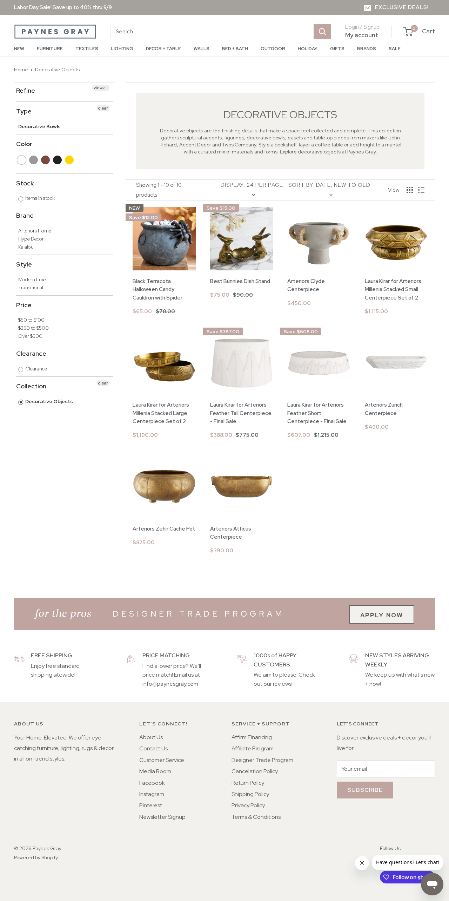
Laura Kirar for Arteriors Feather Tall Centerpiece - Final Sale (241, 413)
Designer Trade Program (262, 760)
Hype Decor (31, 239)
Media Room (155, 771)
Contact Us (153, 748)
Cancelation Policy (255, 771)
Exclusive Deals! (402, 7)
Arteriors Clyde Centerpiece (306, 285)
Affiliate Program (253, 748)
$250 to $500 (33, 328)
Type (24, 111)
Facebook (152, 783)
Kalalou (26, 247)
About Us (151, 737)
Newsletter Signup (162, 817)
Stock (25, 183)
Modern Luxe (32, 279)
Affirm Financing (252, 737)
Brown (46, 160)
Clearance (31, 353)
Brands (366, 49)
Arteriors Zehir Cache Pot (164, 528)
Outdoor (273, 49)
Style (24, 264)
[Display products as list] (421, 190)
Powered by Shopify (36, 857)
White (22, 160)
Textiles (86, 49)
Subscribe (365, 790)
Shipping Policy (250, 794)
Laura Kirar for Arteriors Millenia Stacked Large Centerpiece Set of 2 (161, 413)
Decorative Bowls (39, 126)
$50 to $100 (31, 320)
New (19, 49)
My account (361, 35)
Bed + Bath (235, 49)
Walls (201, 49)
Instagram (151, 794)
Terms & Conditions (256, 817)
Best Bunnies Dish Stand (240, 281)
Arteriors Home (34, 231)
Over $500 (30, 336)
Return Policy (248, 783)
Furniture (50, 49)
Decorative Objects (57, 69)
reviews (282, 684)
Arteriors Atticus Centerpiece (230, 532)
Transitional (30, 287)
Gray (34, 160)
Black (57, 160)
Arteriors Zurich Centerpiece (384, 408)
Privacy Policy (248, 805)
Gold (69, 160)
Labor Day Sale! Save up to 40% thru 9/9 (63, 7)
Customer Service (161, 760)
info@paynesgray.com (170, 684)
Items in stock (39, 198)
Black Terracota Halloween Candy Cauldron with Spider (157, 289)
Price (24, 305)
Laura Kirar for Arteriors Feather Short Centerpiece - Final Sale (317, 413)
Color (24, 144)
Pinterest (150, 805)
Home (21, 69)
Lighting (122, 49)
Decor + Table (163, 49)
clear (103, 108)
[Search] (322, 31)
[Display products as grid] (410, 190)
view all (101, 88)
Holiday (307, 49)
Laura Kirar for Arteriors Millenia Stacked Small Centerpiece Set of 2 (393, 289)
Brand (25, 215)
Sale (395, 49)
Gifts (337, 49)
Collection (31, 386)
